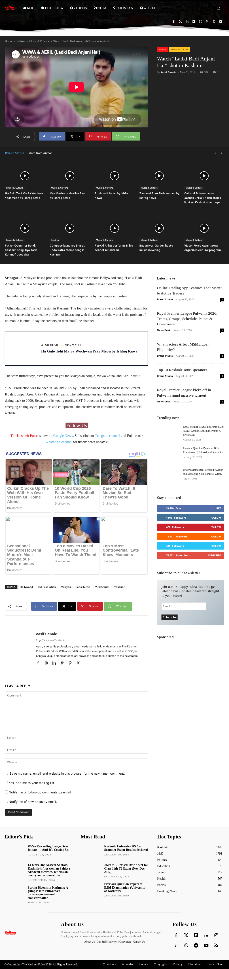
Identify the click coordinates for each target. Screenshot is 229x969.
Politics (55, 239)
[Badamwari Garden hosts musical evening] (159, 228)
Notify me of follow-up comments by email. (40, 792)
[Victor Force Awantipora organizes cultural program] (204, 228)
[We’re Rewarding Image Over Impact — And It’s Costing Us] (14, 851)
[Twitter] (180, 22)
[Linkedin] (187, 22)
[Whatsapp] (214, 22)
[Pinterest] (207, 22)
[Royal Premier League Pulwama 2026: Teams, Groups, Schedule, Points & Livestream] (168, 434)
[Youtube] (221, 22)
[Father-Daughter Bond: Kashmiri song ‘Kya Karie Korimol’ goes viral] (25, 228)
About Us (89, 941)
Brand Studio (165, 299)
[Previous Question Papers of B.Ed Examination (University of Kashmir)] (168, 454)
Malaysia (66, 587)
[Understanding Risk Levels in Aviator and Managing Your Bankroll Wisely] (168, 475)
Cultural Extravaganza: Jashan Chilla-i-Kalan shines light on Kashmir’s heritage (202, 198)
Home (9, 41)
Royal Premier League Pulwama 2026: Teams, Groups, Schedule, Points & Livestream (187, 318)
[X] (80, 663)
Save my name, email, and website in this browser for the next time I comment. (67, 773)
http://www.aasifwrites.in (50, 640)
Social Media (83, 587)
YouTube (119, 587)
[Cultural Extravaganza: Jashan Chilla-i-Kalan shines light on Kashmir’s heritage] (204, 176)
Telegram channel (107, 436)
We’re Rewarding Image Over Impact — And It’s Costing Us (48, 848)
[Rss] (216, 945)
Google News (63, 436)
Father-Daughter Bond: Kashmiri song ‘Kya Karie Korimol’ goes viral (21, 250)
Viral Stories (102, 587)
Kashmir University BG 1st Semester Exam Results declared (126, 848)
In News (113, 941)
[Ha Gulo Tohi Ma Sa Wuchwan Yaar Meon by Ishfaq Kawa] (25, 176)
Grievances (125, 941)
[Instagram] (200, 22)
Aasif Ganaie (168, 72)
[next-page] (222, 153)
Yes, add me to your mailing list (31, 783)
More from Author (40, 153)
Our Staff (102, 941)
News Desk (163, 330)
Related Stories (14, 153)
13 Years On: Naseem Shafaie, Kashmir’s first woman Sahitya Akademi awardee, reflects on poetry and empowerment (49, 870)
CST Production (47, 587)
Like (218, 508)
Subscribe (214, 555)
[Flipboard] (194, 22)
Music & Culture (39, 41)
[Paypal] (64, 663)
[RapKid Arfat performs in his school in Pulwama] (114, 228)
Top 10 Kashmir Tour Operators (182, 370)
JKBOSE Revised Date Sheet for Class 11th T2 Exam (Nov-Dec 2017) (126, 868)
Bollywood (26, 587)
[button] (218, 8)
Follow (215, 517)
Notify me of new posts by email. (33, 802)
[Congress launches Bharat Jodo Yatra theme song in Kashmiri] (69, 228)
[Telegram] (196, 945)
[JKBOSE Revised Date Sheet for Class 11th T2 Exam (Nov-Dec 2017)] (91, 870)
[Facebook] (174, 22)
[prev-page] (215, 153)
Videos (21, 41)
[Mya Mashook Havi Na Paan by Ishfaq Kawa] (69, 176)
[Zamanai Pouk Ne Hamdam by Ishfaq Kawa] (159, 176)
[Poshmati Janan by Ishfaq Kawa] (114, 176)
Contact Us (139, 941)
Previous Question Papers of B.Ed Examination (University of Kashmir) (124, 887)
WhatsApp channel (58, 442)
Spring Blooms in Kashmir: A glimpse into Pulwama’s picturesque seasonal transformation (48, 893)
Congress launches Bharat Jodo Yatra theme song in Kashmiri (67, 250)
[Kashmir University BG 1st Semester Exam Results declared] (91, 851)
